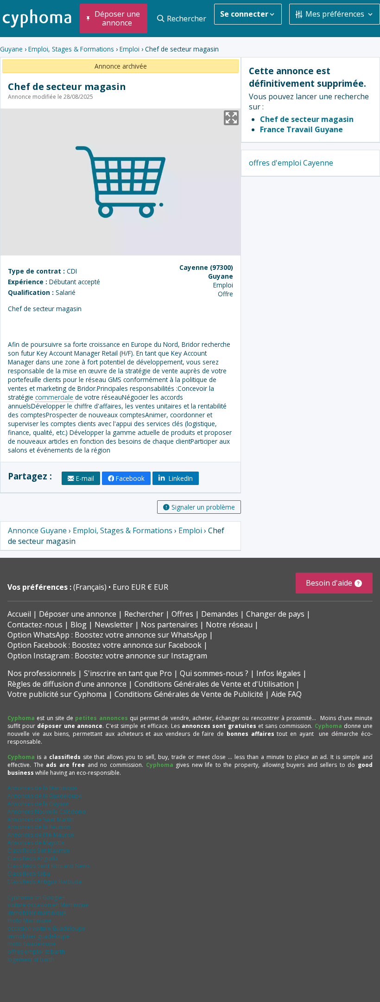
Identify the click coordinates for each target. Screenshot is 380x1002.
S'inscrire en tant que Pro (128, 673)
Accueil (19, 614)
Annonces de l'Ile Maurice (40, 835)
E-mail (85, 478)
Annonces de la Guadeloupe (44, 796)
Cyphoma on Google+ (36, 897)
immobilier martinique (36, 913)
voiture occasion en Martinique (48, 905)
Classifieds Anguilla (32, 858)
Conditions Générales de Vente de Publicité (188, 694)
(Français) (90, 587)
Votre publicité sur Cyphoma (57, 694)
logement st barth (30, 960)
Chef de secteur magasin (307, 119)
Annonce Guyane (37, 530)
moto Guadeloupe (31, 944)
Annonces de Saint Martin (40, 819)
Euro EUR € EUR (140, 587)
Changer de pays (275, 614)
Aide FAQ (286, 694)
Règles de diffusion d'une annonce (67, 684)
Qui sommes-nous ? (214, 673)
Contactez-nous (35, 624)
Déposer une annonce (77, 614)
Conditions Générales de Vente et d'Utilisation (214, 684)
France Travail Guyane (301, 129)
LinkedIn (180, 478)
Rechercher (144, 614)
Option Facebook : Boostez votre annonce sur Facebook (104, 645)
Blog (78, 624)
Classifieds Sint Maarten (38, 851)
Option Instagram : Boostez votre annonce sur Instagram (107, 656)
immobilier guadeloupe (38, 936)
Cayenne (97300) (206, 267)
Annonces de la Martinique (42, 788)
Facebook (130, 478)
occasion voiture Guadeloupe (46, 928)
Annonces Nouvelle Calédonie (46, 812)
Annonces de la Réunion (38, 827)
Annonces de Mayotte (35, 843)
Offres (182, 614)
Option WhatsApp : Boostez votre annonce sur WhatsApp (107, 635)
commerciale (54, 397)
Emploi (129, 49)
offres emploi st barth (36, 952)
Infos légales (278, 673)
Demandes (219, 614)
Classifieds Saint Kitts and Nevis (48, 866)
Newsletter (114, 624)
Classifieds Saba (28, 874)
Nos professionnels (41, 673)
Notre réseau (229, 624)
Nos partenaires (169, 624)
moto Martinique (29, 921)
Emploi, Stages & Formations (71, 49)
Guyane (11, 49)
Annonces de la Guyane (38, 804)
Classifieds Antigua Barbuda (44, 882)
